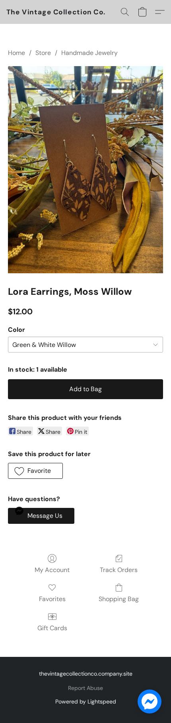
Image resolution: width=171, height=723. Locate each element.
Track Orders (119, 570)
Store (43, 53)
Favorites (52, 599)
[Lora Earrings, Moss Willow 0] (85, 169)
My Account (52, 570)
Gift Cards (52, 628)
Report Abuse (85, 688)
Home (16, 53)
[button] (56, 12)
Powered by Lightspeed (85, 701)
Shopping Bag (119, 599)
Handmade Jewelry (89, 53)
